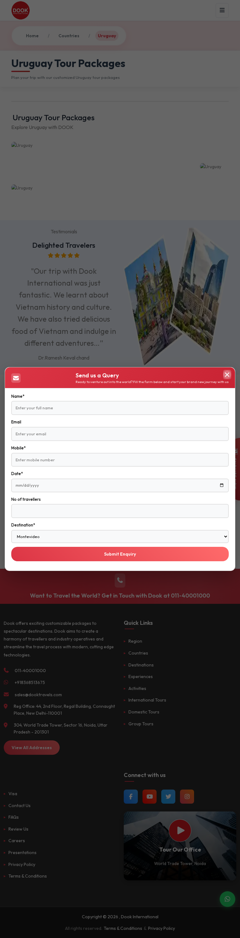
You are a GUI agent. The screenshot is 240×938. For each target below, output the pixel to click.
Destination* (23, 524)
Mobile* (18, 447)
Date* (17, 473)
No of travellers (26, 499)
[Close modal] (227, 375)
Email (16, 421)
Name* (17, 396)
